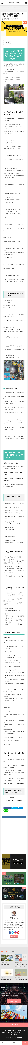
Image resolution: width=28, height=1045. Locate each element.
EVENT (10, 19)
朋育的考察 (18, 1030)
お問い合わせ (14, 1034)
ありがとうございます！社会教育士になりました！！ (21, 965)
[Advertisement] (14, 835)
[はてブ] (20, 808)
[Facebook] (7, 808)
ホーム (5, 1030)
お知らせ (10, 1032)
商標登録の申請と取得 (6, 979)
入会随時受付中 (14, 1001)
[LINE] (6, 810)
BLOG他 (16, 1032)
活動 (9, 7)
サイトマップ (22, 1032)
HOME (3, 7)
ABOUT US (11, 1030)
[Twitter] (14, 808)
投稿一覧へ (13, 936)
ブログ (7, 19)
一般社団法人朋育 (14, 2)
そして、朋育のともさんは (21, 979)
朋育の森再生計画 (5, 964)
